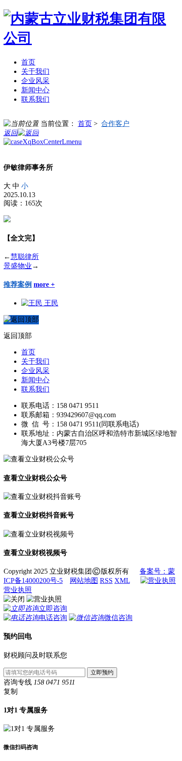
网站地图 (84, 580)
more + (44, 284)
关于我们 (35, 71)
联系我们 (35, 99)
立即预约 (102, 672)
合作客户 (115, 123)
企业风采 (35, 80)
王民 (51, 303)
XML (122, 580)
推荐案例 (18, 284)
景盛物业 (18, 266)
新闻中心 (35, 90)
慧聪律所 (25, 256)
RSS (106, 580)
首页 (28, 62)
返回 (11, 133)
